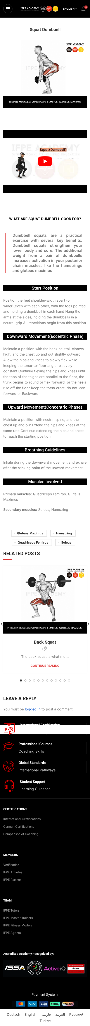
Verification (11, 865)
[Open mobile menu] (8, 8)
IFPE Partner (12, 879)
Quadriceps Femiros (33, 542)
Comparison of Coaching (20, 834)
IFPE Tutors (11, 910)
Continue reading (45, 665)
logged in (32, 709)
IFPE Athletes (12, 872)
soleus (66, 542)
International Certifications (22, 819)
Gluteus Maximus (30, 533)
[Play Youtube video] (45, 161)
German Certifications (18, 826)
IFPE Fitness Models (17, 925)
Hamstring (64, 533)
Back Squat (45, 642)
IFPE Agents (12, 932)
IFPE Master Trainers (18, 918)
